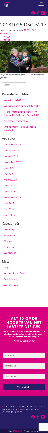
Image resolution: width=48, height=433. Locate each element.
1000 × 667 (30, 30)
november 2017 (12, 197)
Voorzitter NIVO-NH (14, 100)
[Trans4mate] (6, 3)
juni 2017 (9, 203)
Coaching (9, 229)
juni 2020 (9, 167)
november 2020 (12, 162)
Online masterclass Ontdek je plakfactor (20, 128)
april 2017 (9, 214)
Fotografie (5, 33)
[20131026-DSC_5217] (24, 57)
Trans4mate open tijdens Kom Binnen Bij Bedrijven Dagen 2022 (22, 113)
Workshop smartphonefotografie (22, 105)
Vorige (5, 36)
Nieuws (8, 241)
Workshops (10, 252)
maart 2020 (10, 179)
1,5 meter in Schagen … (16, 120)
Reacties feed (11, 279)
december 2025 (12, 144)
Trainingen (10, 246)
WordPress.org (12, 284)
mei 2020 (9, 173)
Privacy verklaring (24, 340)
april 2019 (9, 185)
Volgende (6, 39)
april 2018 (9, 191)
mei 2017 (9, 209)
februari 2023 (11, 150)
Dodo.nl (17, 430)
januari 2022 (11, 156)
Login (7, 267)
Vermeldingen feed (14, 273)
